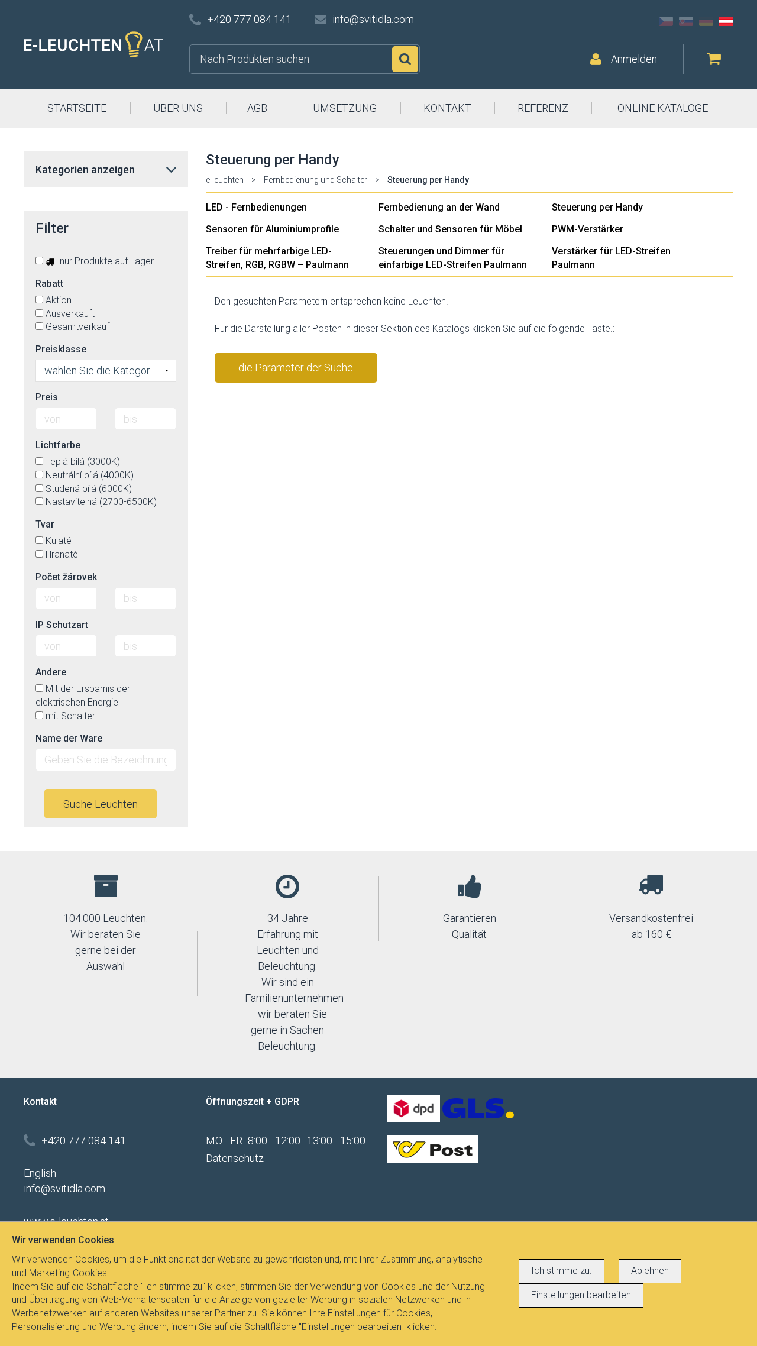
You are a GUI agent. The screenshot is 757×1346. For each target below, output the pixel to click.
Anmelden (634, 59)
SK (686, 21)
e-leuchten (225, 180)
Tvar (44, 524)
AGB (257, 108)
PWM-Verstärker (587, 229)
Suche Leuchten (100, 804)
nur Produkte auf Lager (105, 261)
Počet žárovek (66, 577)
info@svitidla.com (373, 19)
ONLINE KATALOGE (662, 108)
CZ (666, 21)
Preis (46, 397)
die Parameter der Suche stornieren (295, 372)
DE (706, 21)
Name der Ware (68, 738)
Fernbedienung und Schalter (315, 180)
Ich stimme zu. (561, 1270)
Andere (50, 672)
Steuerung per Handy (597, 207)
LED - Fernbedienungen (256, 207)
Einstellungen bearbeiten (581, 1294)
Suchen (405, 59)
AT (726, 21)
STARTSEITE (76, 108)
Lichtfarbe (57, 445)
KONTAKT (447, 108)
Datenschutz (235, 1158)
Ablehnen (650, 1270)
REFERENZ (542, 108)
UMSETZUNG (345, 108)
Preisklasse (60, 349)
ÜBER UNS (178, 108)
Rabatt (49, 283)
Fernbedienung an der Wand (439, 207)
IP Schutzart (61, 624)
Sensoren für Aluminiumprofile (272, 229)
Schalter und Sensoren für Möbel (450, 229)
